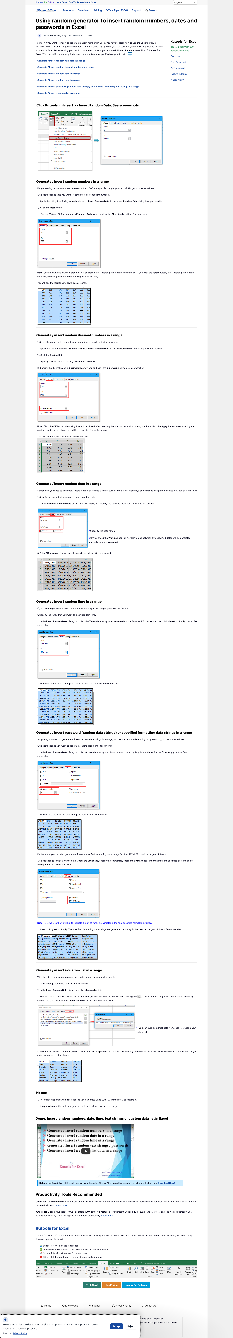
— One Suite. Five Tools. (66, 2)
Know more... (62, 1205)
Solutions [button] (68, 10)
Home (47, 1305)
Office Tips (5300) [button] (117, 10)
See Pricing (112, 1285)
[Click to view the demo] (128, 54)
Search (153, 10)
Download (83, 10)
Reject (131, 1326)
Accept (116, 1326)
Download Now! (166, 1183)
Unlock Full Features (136, 1285)
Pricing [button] (97, 10)
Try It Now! (92, 1285)
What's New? (177, 79)
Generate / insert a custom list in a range (58, 93)
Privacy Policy (123, 1305)
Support (136, 10)
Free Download (178, 62)
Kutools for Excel (53, 1228)
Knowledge (71, 1305)
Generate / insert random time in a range (58, 80)
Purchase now (177, 68)
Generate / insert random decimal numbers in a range (65, 67)
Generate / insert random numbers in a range (61, 60)
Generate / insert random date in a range (58, 73)
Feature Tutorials (178, 74)
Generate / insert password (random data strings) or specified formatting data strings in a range (88, 86)
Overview (175, 56)
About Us (150, 1305)
